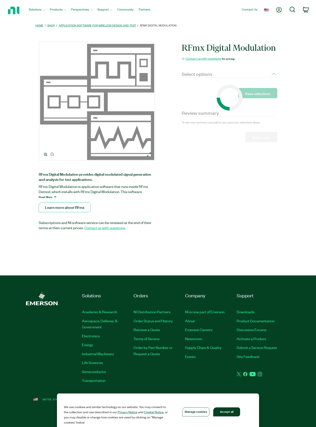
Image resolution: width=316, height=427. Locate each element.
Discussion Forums (251, 329)
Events (190, 356)
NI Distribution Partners (151, 311)
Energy (87, 344)
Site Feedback (248, 356)
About (190, 320)
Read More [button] (45, 196)
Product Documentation (256, 320)
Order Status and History (153, 320)
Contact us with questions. (105, 227)
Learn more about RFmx (64, 207)
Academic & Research (99, 311)
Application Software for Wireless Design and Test (97, 25)
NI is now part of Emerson (204, 311)
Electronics (91, 335)
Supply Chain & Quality (203, 347)
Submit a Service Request (257, 347)
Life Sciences (92, 362)
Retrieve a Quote (146, 329)
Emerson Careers (198, 329)
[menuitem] (36, 10)
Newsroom (193, 338)
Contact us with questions (203, 58)
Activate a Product (251, 338)
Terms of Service (146, 338)
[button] (97, 101)
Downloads (245, 311)
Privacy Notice (127, 412)
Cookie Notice (154, 412)
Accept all (226, 411)
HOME (39, 25)
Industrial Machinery (98, 353)
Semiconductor (94, 371)
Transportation (94, 380)
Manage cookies (196, 411)
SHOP (51, 25)
